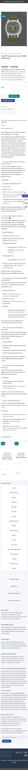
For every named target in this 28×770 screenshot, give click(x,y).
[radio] (17, 84)
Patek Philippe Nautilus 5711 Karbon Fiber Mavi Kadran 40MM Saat (7, 455)
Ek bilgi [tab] (3, 125)
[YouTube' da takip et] (10, 756)
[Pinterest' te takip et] (7, 756)
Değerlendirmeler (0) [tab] (7, 128)
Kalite (2, 87)
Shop (10, 53)
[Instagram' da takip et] (4, 752)
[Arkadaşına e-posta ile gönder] (11, 112)
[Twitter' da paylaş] (8, 112)
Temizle (25, 82)
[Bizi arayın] (4, 756)
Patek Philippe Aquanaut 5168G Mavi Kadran (21, 455)
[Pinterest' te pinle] (14, 112)
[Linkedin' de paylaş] (16, 112)
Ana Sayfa (4, 53)
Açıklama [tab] (4, 122)
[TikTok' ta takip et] (7, 752)
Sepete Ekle (14, 96)
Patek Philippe (17, 53)
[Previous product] (5, 63)
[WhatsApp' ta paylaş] (2, 112)
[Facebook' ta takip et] (1, 752)
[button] (2, 6)
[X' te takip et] (10, 752)
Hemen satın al (8, 100)
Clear (4, 474)
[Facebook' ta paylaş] (5, 112)
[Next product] (2, 63)
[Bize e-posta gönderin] (1, 756)
